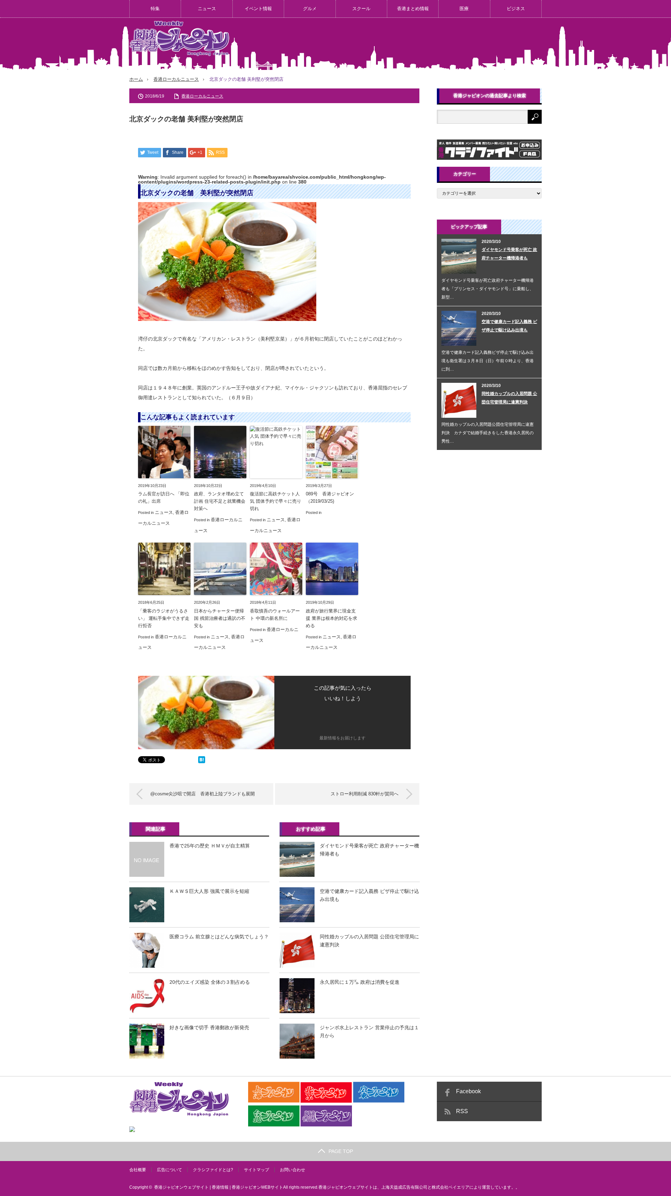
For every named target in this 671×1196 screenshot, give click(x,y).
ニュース (207, 8)
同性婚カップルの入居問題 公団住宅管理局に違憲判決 (369, 940)
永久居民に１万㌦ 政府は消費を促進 (359, 982)
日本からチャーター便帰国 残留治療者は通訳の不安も (219, 618)
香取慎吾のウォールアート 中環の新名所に (275, 614)
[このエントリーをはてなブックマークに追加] (201, 761)
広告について (169, 1169)
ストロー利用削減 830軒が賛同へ (364, 793)
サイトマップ (256, 1169)
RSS (462, 1111)
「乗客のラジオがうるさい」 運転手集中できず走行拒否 (163, 618)
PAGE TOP (341, 1151)
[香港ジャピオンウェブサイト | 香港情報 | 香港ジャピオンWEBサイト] (179, 38)
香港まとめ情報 (413, 8)
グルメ (310, 8)
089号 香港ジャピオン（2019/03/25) (330, 497)
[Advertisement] (414, 43)
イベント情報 (258, 8)
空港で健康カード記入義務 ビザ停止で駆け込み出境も (369, 895)
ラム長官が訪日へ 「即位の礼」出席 (163, 497)
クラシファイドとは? (213, 1169)
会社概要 (137, 1169)
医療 (464, 8)
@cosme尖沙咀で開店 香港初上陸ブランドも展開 (202, 793)
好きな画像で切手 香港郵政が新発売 (209, 1027)
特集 (155, 8)
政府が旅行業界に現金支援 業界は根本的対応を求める (331, 618)
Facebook (468, 1091)
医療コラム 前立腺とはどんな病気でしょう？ (219, 936)
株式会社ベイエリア (450, 1187)
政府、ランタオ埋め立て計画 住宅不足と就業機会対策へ (219, 501)
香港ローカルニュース (176, 79)
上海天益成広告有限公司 (404, 1187)
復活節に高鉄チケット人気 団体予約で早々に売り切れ (275, 501)
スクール (361, 8)
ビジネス (516, 8)
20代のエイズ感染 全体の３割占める (209, 982)
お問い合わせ (292, 1169)
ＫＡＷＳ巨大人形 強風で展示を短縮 (209, 891)
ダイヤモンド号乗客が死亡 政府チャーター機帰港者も (369, 849)
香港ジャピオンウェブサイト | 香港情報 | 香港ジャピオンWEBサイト (218, 1187)
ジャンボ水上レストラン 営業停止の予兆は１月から (369, 1031)
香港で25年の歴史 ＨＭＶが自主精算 (209, 845)
